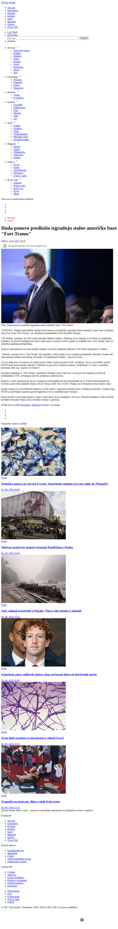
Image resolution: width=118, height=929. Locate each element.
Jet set (16, 164)
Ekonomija (12, 10)
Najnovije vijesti (21, 50)
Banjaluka (18, 67)
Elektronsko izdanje (17, 861)
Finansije (18, 82)
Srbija (16, 59)
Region (17, 61)
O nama (11, 872)
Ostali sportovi (21, 134)
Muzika (17, 113)
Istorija (17, 146)
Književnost (19, 107)
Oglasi (17, 85)
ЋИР (15, 32)
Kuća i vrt (18, 188)
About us (11, 874)
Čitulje (10, 856)
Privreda (18, 79)
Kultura (11, 16)
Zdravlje (18, 182)
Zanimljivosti (20, 170)
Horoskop (18, 173)
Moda (16, 194)
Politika (17, 53)
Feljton (17, 157)
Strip (16, 116)
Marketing (12, 853)
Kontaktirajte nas (15, 850)
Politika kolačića (15, 883)
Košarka (18, 128)
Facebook (25, 405)
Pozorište (18, 105)
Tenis (16, 131)
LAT (9, 32)
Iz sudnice (18, 97)
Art (15, 118)
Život (16, 191)
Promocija (18, 88)
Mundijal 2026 (21, 136)
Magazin (11, 21)
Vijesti (17, 95)
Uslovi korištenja (15, 877)
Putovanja (18, 155)
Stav (16, 72)
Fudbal (17, 125)
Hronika (11, 13)
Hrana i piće (19, 185)
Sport (10, 18)
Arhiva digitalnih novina (19, 859)
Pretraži (84, 38)
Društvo (17, 56)
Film (16, 110)
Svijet (16, 64)
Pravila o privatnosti (17, 880)
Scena (16, 167)
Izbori (16, 70)
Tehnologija (19, 152)
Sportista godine (21, 139)
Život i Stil (12, 27)
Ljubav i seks (20, 175)
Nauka (17, 149)
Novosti (11, 7)
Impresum (12, 886)
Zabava (11, 24)
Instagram (36, 405)
